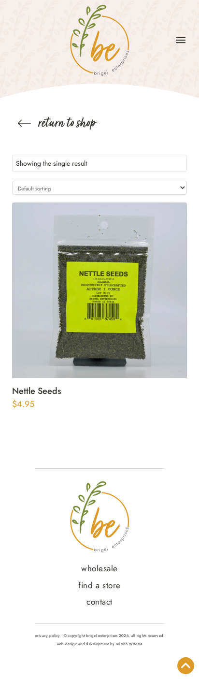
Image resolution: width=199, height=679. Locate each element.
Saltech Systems (129, 644)
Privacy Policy (47, 635)
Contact (99, 601)
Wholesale (99, 568)
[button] (180, 40)
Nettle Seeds (36, 391)
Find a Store (99, 585)
